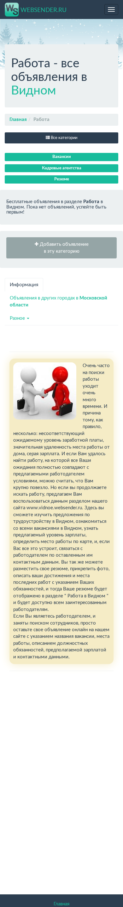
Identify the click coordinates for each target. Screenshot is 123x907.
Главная (18, 119)
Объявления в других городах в (58, 301)
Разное (18, 318)
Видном (33, 91)
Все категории (63, 138)
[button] (61, 247)
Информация (24, 284)
